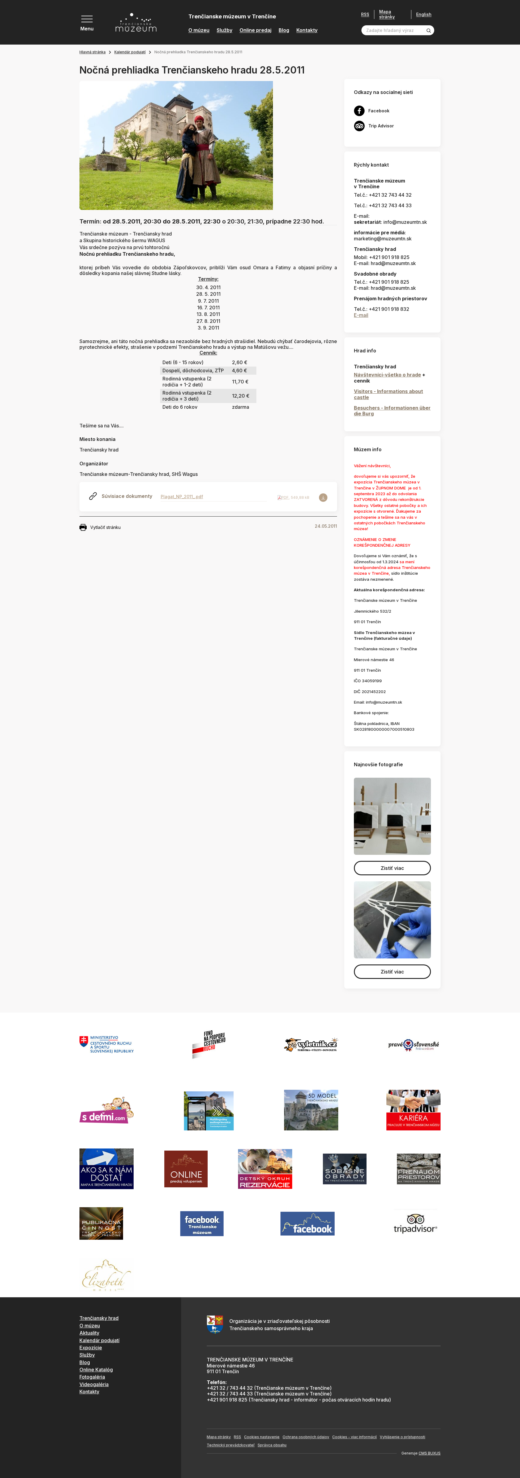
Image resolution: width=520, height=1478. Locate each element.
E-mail (361, 315)
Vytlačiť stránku (105, 527)
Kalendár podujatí (130, 52)
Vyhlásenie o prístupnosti (402, 1437)
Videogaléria (94, 1384)
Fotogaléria (92, 1377)
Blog (284, 30)
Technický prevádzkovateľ (231, 1445)
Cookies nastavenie (262, 1437)
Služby (224, 30)
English (424, 14)
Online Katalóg (96, 1370)
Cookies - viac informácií (354, 1437)
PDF (285, 497)
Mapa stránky (387, 14)
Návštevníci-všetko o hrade (387, 375)
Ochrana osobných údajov (306, 1437)
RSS (365, 14)
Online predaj (255, 30)
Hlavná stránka (92, 52)
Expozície (90, 1348)
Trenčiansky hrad (99, 1318)
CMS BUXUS (430, 1453)
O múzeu (198, 30)
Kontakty (306, 30)
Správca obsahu (272, 1445)
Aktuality (89, 1333)
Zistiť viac (392, 868)
